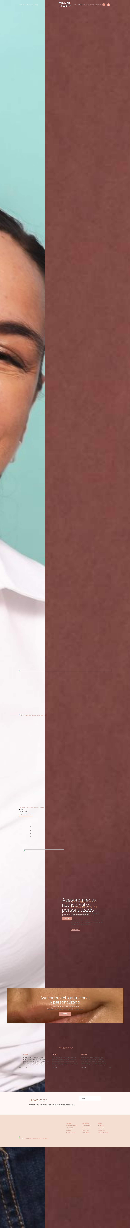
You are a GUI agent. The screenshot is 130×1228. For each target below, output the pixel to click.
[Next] (7, 651)
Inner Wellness (86, 1125)
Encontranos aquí (88, 5)
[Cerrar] (2, 1149)
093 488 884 (70, 1127)
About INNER (77, 5)
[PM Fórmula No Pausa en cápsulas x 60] (65, 760)
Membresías (101, 1127)
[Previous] (2, 651)
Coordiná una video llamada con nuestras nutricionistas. (65, 1009)
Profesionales (85, 1132)
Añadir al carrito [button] (25, 815)
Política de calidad (103, 1132)
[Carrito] (108, 4)
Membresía (29, 5)
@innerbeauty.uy (86, 1127)
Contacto (98, 5)
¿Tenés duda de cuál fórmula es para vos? (65, 1006)
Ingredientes (101, 1130)
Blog (36, 5)
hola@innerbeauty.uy (72, 1125)
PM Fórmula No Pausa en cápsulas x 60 (31, 807)
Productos (22, 5)
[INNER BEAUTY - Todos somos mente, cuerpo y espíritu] (65, 5)
